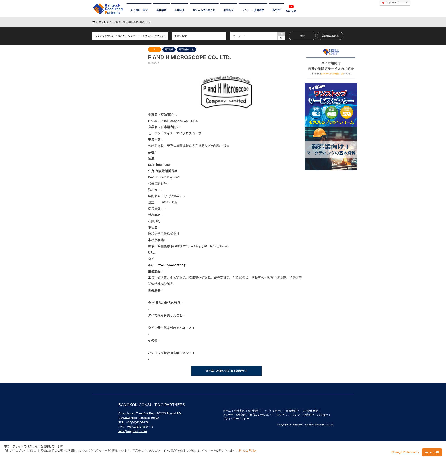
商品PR (276, 10)
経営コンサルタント (261, 414)
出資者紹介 (292, 410)
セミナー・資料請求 (253, 10)
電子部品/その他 (186, 49)
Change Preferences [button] (405, 452)
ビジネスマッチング (288, 414)
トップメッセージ (272, 410)
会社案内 (161, 10)
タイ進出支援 (310, 410)
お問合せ (228, 10)
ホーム (227, 410)
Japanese (391, 2)
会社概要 (253, 410)
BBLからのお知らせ (204, 10)
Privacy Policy (248, 450)
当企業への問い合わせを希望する (226, 370)
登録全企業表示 (330, 35)
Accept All (432, 452)
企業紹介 (179, 10)
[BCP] (108, 7)
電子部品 (169, 49)
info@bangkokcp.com (132, 431)
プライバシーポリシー (236, 418)
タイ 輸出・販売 (139, 10)
